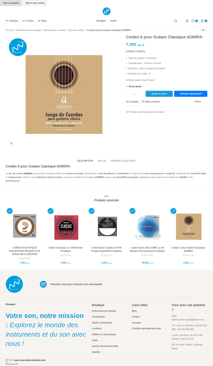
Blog (134, 311)
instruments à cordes (55, 30)
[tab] (85, 159)
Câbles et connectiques (104, 334)
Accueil (10, 30)
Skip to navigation (11, 3)
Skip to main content (35, 3)
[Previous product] (200, 30)
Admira (28, 173)
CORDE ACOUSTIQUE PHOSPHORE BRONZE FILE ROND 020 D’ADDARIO (24, 250)
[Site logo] (107, 11)
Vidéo (95, 340)
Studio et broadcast (102, 322)
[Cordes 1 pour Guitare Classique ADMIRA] (188, 226)
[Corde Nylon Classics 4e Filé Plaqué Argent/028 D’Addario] (106, 226)
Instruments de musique (29, 30)
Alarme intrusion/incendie (105, 346)
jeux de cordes (77, 30)
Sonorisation (98, 316)
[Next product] (205, 30)
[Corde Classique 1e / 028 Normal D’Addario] (65, 226)
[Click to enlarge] (11, 143)
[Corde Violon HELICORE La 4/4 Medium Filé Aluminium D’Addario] (147, 226)
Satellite (96, 352)
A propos (136, 322)
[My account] (187, 21)
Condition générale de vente (146, 328)
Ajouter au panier (159, 94)
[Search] (175, 21)
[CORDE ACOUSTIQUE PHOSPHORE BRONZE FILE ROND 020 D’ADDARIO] (25, 226)
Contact (136, 316)
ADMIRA (99, 177)
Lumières (96, 328)
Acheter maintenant (191, 93)
